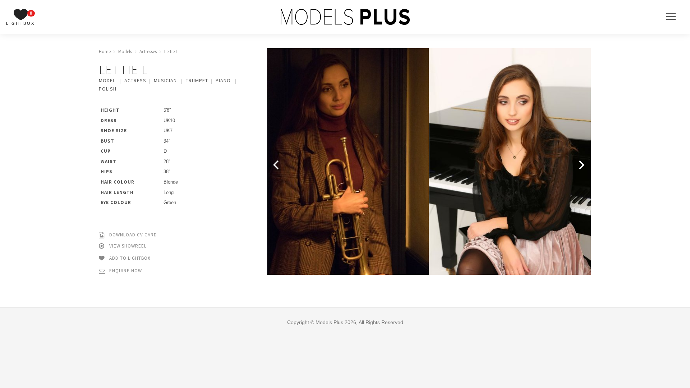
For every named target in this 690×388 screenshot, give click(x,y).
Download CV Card (132, 235)
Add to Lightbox (129, 258)
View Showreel (127, 246)
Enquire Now (125, 271)
